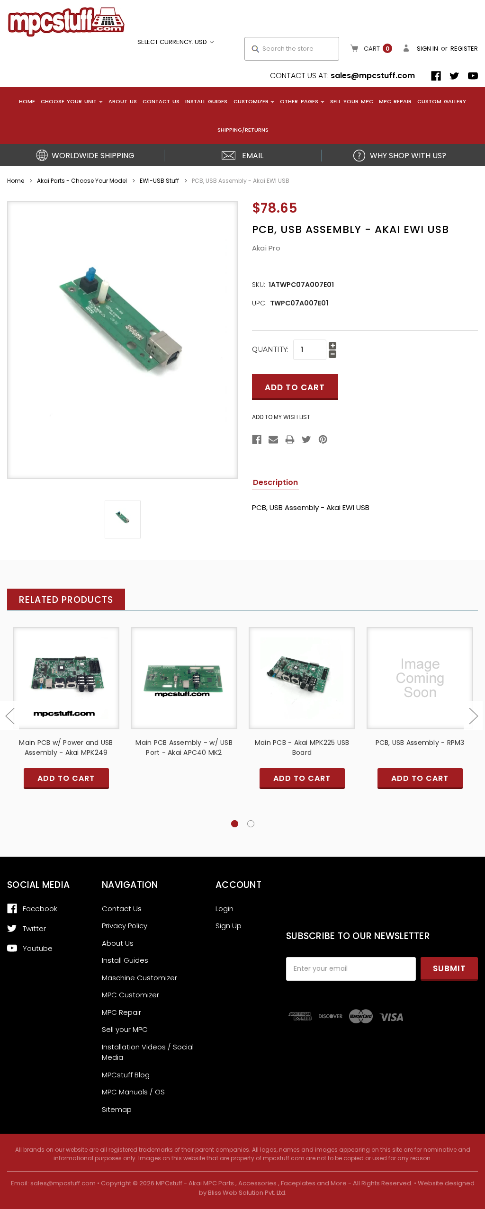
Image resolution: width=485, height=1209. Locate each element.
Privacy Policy (124, 926)
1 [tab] (234, 823)
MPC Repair (395, 101)
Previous (9, 715)
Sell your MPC (351, 101)
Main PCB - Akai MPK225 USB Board (302, 747)
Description (275, 482)
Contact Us (161, 101)
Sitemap (117, 1109)
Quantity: (270, 349)
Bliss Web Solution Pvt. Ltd (246, 1192)
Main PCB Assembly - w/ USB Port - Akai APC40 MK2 (184, 747)
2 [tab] (250, 823)
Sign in (427, 48)
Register (464, 48)
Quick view (66, 669)
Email (252, 155)
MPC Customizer (130, 995)
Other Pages (299, 101)
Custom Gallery (441, 101)
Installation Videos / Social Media (148, 1052)
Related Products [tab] (66, 599)
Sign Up (229, 926)
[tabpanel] (66, 720)
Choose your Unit (69, 101)
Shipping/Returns (243, 130)
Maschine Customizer (139, 978)
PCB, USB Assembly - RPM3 (420, 742)
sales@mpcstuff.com (373, 75)
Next (473, 715)
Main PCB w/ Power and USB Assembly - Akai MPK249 (66, 747)
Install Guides (206, 101)
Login (225, 908)
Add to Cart (66, 685)
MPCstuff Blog (126, 1075)
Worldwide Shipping (93, 155)
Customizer (251, 101)
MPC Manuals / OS (133, 1092)
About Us (122, 101)
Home (27, 101)
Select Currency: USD (172, 41)
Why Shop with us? (408, 155)
